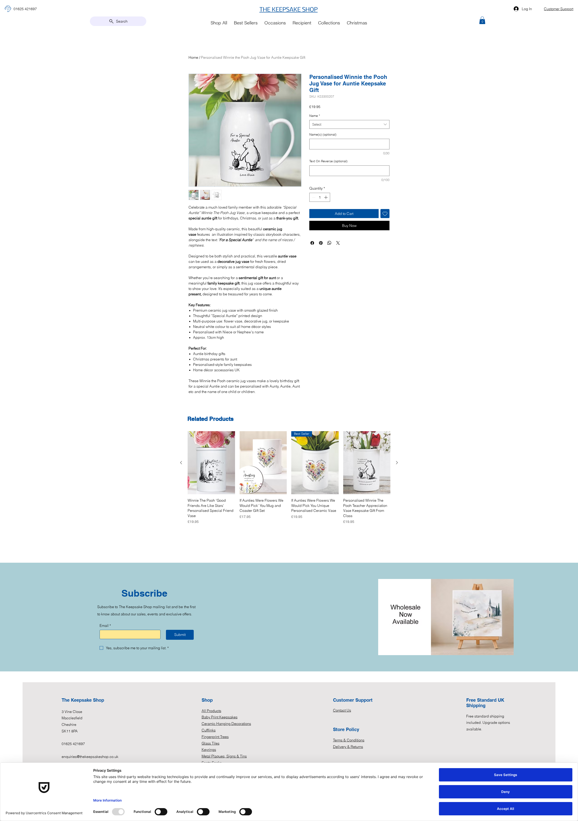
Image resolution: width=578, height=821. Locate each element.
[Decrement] (313, 197)
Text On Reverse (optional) (328, 161)
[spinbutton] (319, 197)
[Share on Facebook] (312, 243)
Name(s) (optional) (322, 134)
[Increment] (326, 197)
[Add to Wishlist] (384, 213)
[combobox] (349, 124)
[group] (289, 478)
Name (314, 116)
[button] (482, 20)
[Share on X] (338, 243)
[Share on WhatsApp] (329, 243)
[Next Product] (397, 462)
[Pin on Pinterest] (321, 243)
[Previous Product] (181, 462)
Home (193, 57)
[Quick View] (211, 462)
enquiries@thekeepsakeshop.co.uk (90, 756)
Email (105, 625)
